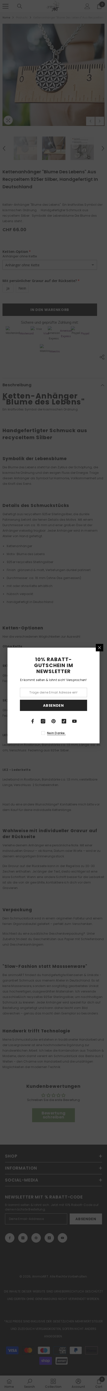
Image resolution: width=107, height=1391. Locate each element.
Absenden (53, 705)
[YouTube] (74, 721)
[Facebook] (32, 721)
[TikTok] (64, 721)
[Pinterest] (53, 721)
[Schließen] (99, 647)
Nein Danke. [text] (56, 733)
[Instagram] (43, 721)
